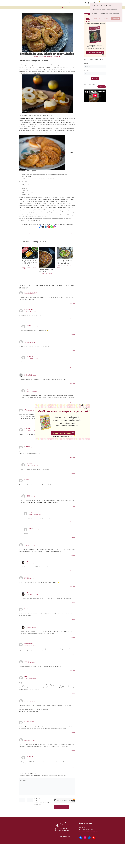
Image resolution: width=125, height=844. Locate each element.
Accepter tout (115, 18)
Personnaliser (97, 18)
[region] (106, 12)
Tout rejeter (106, 18)
